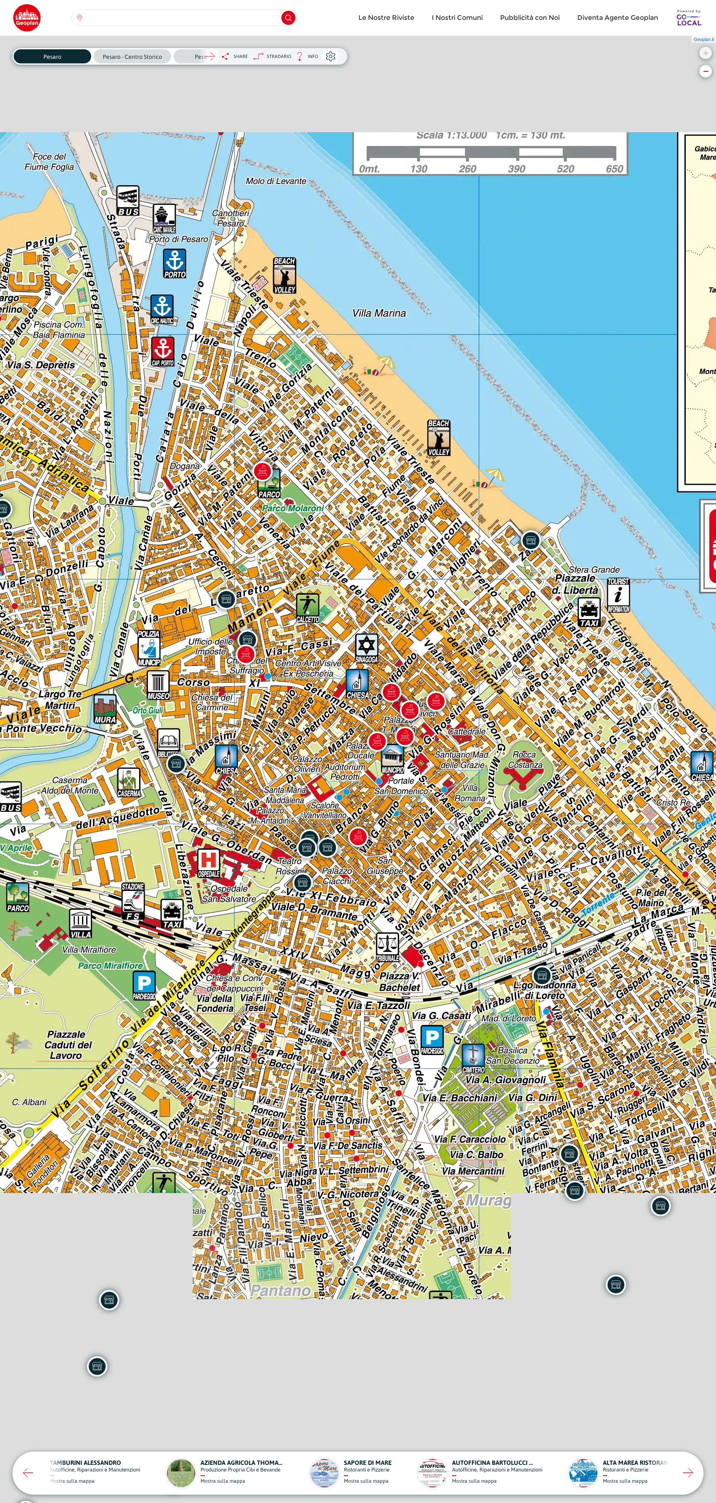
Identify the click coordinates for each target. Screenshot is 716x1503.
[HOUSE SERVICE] (226, 599)
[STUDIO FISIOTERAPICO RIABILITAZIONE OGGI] (96, 1366)
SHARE (241, 56)
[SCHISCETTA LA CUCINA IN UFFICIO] (574, 1190)
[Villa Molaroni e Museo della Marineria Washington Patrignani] (262, 471)
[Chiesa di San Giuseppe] (358, 836)
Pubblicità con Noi (530, 18)
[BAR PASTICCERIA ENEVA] (569, 1153)
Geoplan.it (704, 39)
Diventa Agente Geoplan (617, 18)
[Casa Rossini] (409, 710)
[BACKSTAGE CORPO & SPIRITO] (306, 847)
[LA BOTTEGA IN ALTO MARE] (108, 1299)
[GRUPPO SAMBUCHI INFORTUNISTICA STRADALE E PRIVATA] (615, 1284)
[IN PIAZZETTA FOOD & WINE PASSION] (327, 847)
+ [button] (706, 53)
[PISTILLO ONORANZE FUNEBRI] (541, 975)
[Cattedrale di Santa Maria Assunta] (435, 701)
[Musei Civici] (391, 692)
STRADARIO (279, 56)
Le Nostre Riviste (386, 18)
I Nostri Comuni (457, 18)
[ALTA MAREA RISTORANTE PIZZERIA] (530, 540)
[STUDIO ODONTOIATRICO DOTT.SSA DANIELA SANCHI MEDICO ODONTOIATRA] (302, 882)
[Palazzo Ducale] (377, 741)
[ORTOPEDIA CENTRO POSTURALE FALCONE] (660, 1205)
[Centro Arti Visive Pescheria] (245, 654)
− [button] (706, 71)
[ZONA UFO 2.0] (176, 763)
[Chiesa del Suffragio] (404, 736)
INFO (304, 59)
